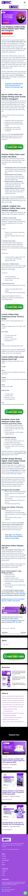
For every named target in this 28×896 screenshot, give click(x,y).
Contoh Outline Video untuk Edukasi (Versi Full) (13, 704)
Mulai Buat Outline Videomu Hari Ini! (10, 719)
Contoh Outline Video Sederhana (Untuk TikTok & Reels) (13, 702)
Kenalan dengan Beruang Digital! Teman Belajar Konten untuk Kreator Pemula (13, 713)
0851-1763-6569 (16, 622)
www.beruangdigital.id (11, 620)
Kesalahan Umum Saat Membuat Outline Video (12, 706)
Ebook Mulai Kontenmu (7, 33)
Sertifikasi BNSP (13, 764)
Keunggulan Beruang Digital (9, 715)
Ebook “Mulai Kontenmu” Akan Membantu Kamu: (14, 721)
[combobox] (14, 645)
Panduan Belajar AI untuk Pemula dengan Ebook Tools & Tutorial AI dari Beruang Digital (13, 792)
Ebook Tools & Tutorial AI (15, 796)
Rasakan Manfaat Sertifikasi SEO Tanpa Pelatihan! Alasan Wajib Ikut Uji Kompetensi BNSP (13, 760)
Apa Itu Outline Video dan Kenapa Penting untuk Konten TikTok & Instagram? (13, 696)
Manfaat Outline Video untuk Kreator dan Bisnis (13, 698)
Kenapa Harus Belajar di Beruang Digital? (12, 717)
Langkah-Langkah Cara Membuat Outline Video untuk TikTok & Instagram (13, 700)
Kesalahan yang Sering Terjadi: (10, 709)
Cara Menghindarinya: (8, 711)
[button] (25, 2)
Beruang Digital (21, 593)
